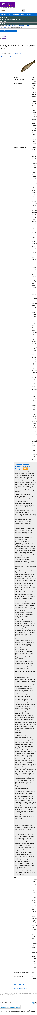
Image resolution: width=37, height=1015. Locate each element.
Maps (13, 1002)
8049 (33, 974)
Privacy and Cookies (10, 1010)
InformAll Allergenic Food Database (10, 19)
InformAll (3, 27)
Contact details (5, 1002)
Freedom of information (6, 1011)
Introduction (3, 17)
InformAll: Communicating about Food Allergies (16, 15)
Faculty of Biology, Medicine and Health (17, 25)
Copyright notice (19, 1010)
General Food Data (6, 53)
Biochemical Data (6, 57)
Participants (3, 21)
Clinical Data (18, 53)
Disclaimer (2, 1010)
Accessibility (27, 1010)
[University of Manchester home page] (14, 5)
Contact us (3, 23)
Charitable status (16, 1011)
